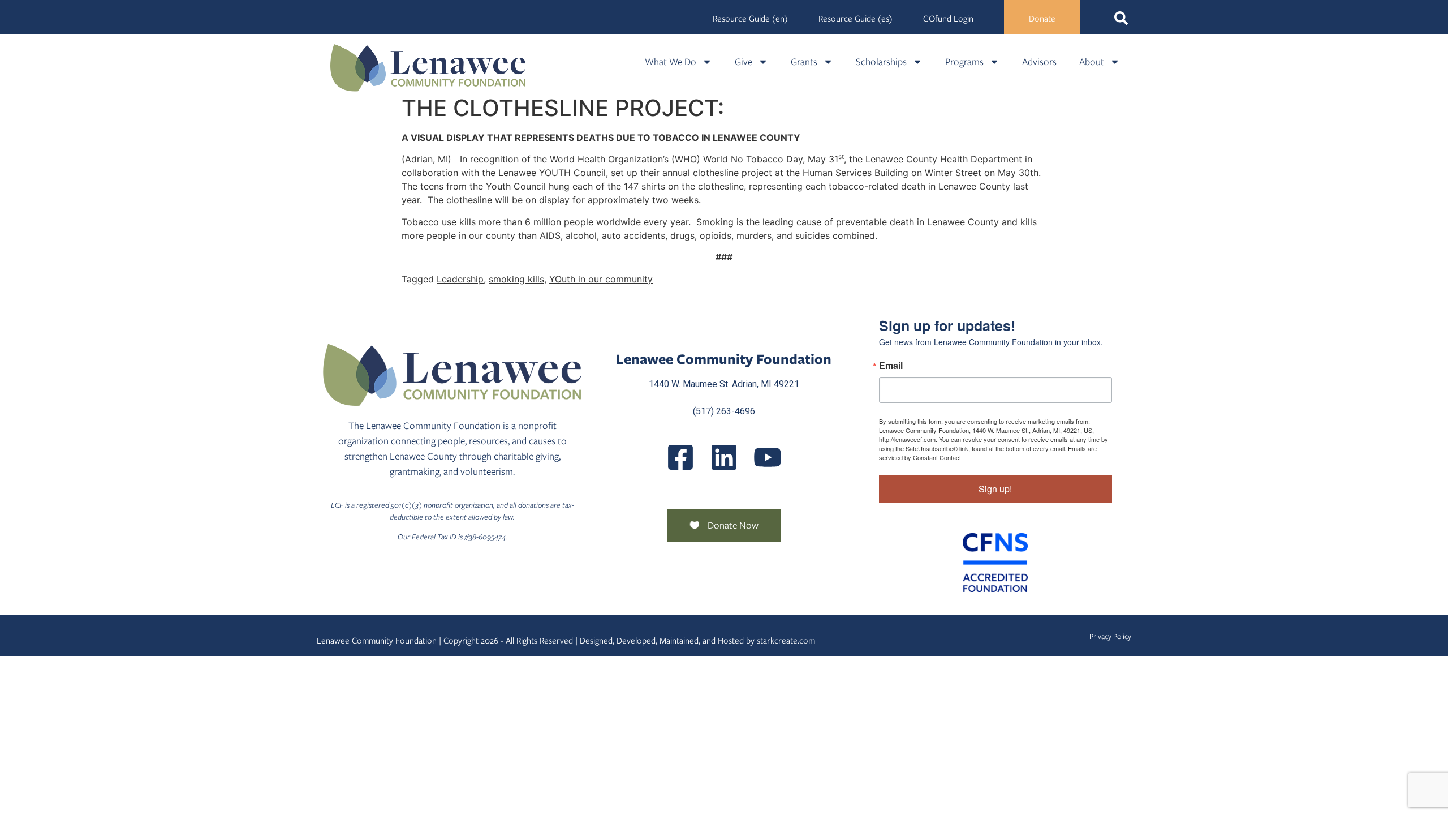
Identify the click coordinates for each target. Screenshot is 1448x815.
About (1091, 61)
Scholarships (881, 61)
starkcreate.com (786, 640)
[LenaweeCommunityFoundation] (680, 457)
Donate (1042, 18)
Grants (804, 61)
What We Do (670, 61)
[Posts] (724, 457)
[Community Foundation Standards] (995, 562)
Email (891, 365)
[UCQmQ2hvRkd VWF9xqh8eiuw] (767, 457)
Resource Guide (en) (750, 18)
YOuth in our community (601, 279)
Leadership (460, 279)
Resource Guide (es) (855, 18)
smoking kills (516, 279)
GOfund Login (948, 18)
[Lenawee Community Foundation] (428, 67)
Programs (964, 61)
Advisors (1039, 61)
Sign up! (995, 488)
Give (743, 61)
